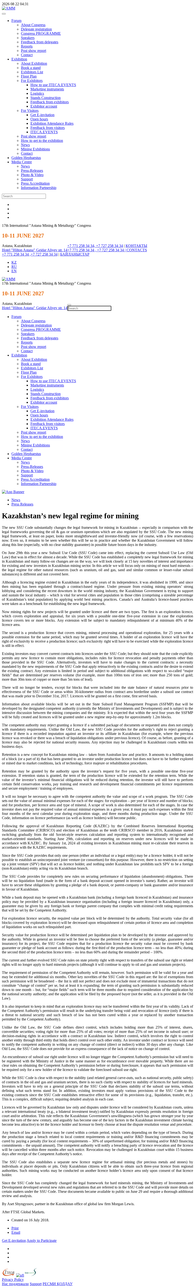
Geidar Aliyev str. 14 (51, 250)
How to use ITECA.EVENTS (53, 85)
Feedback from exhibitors (49, 102)
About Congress (33, 25)
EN (14, 271)
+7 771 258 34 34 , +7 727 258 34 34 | (97, 250)
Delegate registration (36, 29)
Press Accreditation (35, 183)
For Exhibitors (32, 81)
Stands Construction (45, 98)
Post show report (33, 51)
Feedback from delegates (39, 42)
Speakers (27, 38)
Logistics (37, 93)
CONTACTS (137, 250)
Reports (27, 46)
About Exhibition (34, 63)
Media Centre (21, 162)
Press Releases (22, 504)
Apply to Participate (42, 1240)
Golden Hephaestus (26, 158)
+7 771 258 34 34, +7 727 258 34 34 (95, 246)
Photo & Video (32, 175)
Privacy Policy (13, 1280)
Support (27, 179)
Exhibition (19, 59)
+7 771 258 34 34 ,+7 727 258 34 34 (30, 254)
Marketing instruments (47, 89)
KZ (14, 262)
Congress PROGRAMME (41, 33)
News (25, 145)
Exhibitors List (32, 72)
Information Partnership (38, 188)
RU (14, 267)
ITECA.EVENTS (44, 132)
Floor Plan (29, 76)
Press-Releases (32, 170)
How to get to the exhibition (42, 141)
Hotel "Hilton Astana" (19, 250)
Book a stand (31, 68)
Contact (27, 55)
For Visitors (30, 111)
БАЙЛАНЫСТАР (74, 254)
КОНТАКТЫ (136, 246)
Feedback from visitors (47, 128)
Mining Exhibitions (35, 149)
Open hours (39, 119)
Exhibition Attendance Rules (51, 123)
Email (15, 1232)
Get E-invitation (42, 115)
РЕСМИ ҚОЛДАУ (58, 1284)
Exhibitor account (43, 106)
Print (15, 1228)
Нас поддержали (15, 1284)
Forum (16, 21)
